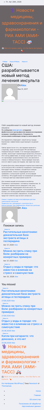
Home (38, 391)
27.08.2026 (6, 301)
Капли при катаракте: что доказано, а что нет (18, 337)
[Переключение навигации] (23, 56)
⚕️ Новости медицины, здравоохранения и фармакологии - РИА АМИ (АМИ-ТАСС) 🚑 (20, 359)
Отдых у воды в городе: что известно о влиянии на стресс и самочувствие (20, 269)
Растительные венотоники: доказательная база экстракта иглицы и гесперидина (20, 236)
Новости (24, 61)
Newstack (33, 383)
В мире (5, 61)
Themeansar (6, 386)
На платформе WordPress (12, 383)
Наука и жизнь (15, 61)
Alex (23, 85)
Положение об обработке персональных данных (30, 405)
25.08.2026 (7, 331)
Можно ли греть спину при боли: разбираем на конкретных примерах (20, 254)
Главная (37, 395)
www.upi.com (17, 130)
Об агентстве (35, 399)
